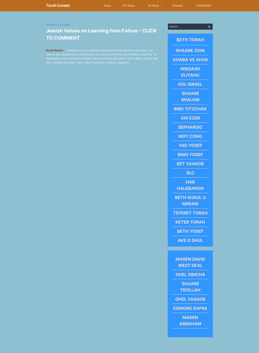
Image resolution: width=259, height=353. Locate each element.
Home (107, 5)
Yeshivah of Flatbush (58, 25)
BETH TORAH (190, 39)
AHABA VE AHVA (190, 59)
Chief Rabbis (203, 5)
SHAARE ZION (190, 50)
